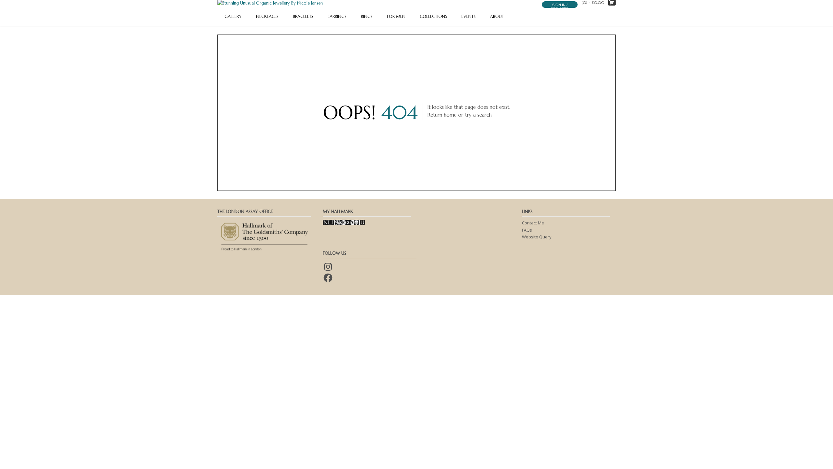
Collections (433, 16)
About (497, 16)
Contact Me (533, 223)
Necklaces (267, 16)
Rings (367, 16)
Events (468, 16)
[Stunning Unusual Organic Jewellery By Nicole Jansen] (270, 3)
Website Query (537, 237)
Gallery (233, 16)
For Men (396, 16)
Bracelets (303, 16)
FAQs (527, 230)
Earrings (337, 16)
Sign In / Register (560, 7)
